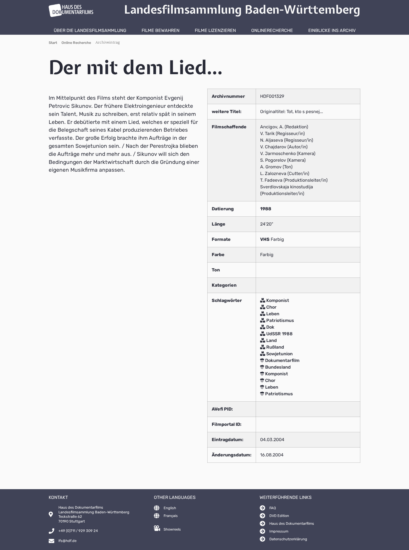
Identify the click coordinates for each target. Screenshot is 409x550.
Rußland (274, 347)
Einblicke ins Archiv (332, 30)
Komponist (277, 300)
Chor (271, 307)
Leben (272, 313)
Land (271, 340)
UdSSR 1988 (279, 333)
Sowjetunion (279, 353)
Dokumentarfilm (281, 360)
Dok (269, 327)
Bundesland (277, 367)
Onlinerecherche (272, 30)
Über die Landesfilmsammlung (90, 30)
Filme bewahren (160, 30)
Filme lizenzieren (215, 30)
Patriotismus (279, 320)
